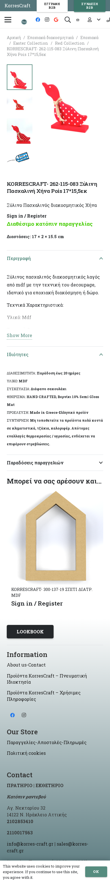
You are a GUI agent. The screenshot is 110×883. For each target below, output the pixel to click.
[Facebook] (37, 19)
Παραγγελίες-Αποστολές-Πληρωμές (47, 742)
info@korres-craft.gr (30, 844)
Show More (19, 335)
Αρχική (14, 37)
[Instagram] (46, 19)
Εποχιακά (89, 37)
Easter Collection (30, 43)
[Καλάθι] (77, 19)
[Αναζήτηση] (67, 19)
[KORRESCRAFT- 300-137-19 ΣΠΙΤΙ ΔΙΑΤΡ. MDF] (55, 492)
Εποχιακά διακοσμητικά (50, 37)
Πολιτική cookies (26, 753)
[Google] (55, 19)
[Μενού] (8, 20)
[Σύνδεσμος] (24, 22)
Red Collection (70, 43)
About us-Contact (26, 665)
